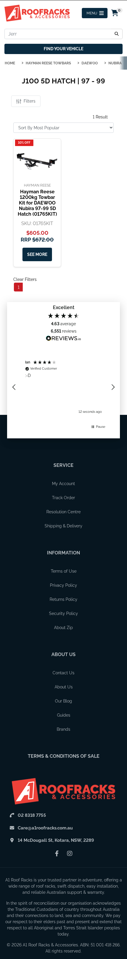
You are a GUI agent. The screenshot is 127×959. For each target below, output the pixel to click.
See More (37, 254)
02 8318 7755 (32, 815)
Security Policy (63, 613)
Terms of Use (63, 571)
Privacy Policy (63, 585)
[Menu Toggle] (95, 13)
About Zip (63, 627)
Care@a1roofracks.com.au (45, 828)
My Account (63, 483)
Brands (63, 729)
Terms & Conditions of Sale (64, 756)
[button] (14, 387)
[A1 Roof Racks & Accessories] (37, 12)
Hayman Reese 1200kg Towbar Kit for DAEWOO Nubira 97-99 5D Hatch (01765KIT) (37, 203)
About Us (63, 654)
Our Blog (63, 701)
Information (63, 553)
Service (63, 465)
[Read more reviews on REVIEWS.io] (63, 339)
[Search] (117, 34)
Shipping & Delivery (63, 526)
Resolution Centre (63, 511)
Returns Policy (63, 599)
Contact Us (63, 672)
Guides (63, 715)
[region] (63, 387)
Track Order (63, 497)
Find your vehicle (63, 48)
